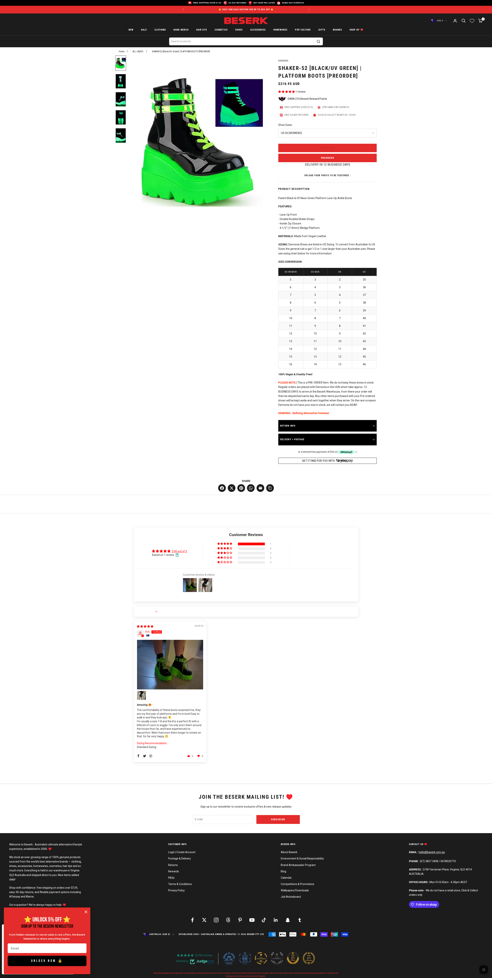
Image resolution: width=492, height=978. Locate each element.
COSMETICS (221, 30)
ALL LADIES (138, 51)
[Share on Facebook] (222, 488)
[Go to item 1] (120, 63)
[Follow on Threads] (228, 920)
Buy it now (327, 147)
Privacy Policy (176, 890)
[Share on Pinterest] (241, 488)
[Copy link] (270, 488)
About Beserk (289, 852)
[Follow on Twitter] (204, 920)
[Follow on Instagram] (216, 920)
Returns (173, 865)
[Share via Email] (260, 488)
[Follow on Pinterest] (240, 920)
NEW (131, 30)
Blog (283, 871)
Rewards (173, 871)
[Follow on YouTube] (252, 920)
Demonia (283, 60)
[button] (286, 91)
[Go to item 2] (120, 81)
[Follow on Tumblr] (300, 920)
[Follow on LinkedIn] (276, 920)
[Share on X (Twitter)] (231, 488)
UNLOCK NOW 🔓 (47, 961)
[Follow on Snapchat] (288, 920)
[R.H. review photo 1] (170, 665)
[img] (145, 626)
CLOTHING (160, 30)
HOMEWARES (280, 30)
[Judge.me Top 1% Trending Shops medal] (309, 958)
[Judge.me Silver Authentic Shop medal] (277, 958)
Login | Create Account (181, 852)
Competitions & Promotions (297, 884)
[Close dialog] (86, 912)
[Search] (318, 41)
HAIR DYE (201, 30)
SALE (144, 30)
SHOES (238, 30)
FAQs (171, 877)
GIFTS (321, 30)
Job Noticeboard (291, 896)
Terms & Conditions (180, 884)
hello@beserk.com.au (432, 852)
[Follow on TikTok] (264, 920)
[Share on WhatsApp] (251, 488)
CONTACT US (416, 844)
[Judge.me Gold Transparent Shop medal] (261, 958)
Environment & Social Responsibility (302, 858)
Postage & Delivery (179, 858)
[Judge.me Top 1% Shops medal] (293, 958)
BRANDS (337, 30)
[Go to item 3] (120, 99)
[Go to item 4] (120, 117)
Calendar (286, 877)
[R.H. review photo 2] (141, 695)
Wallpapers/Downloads (295, 890)
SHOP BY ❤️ (356, 30)
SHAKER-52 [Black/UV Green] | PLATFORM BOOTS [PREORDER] (181, 51)
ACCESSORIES (258, 30)
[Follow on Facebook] (192, 920)
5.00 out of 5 (179, 551)
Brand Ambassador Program (298, 865)
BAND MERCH (181, 30)
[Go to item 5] (120, 135)
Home (121, 51)
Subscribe (278, 819)
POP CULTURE (303, 30)
